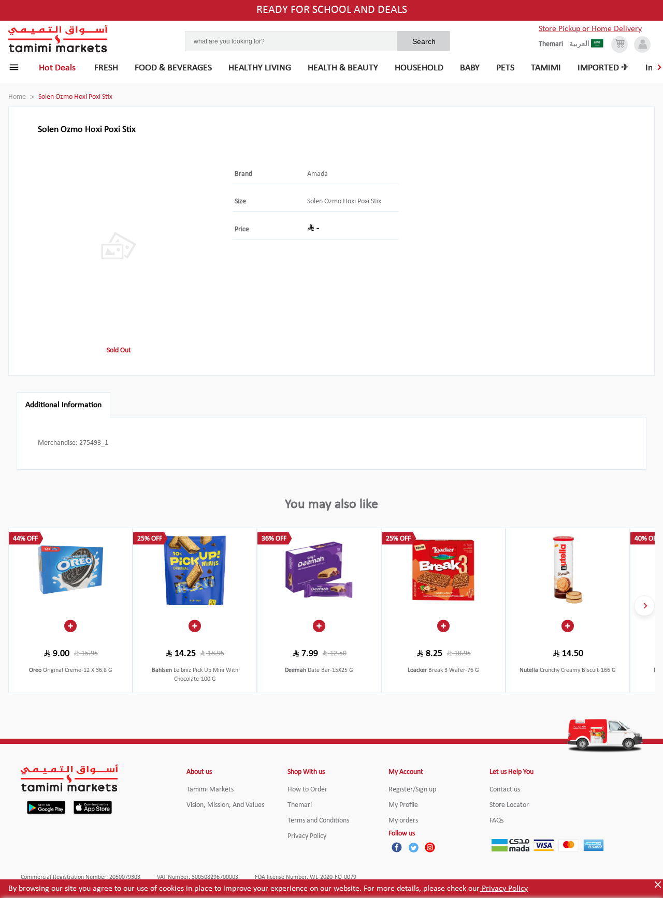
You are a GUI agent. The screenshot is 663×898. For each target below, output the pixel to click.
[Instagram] (430, 847)
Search (424, 41)
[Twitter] (413, 847)
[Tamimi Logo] (58, 39)
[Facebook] (396, 847)
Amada (317, 174)
